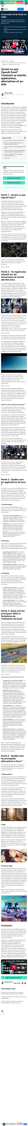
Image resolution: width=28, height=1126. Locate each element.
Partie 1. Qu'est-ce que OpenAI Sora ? (14, 140)
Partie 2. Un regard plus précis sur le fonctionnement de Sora (13, 143)
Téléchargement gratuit (15, 977)
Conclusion (7, 158)
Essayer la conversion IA (14, 178)
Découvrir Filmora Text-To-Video (14, 187)
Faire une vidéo (7, 866)
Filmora (23, 941)
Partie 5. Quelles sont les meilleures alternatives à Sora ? (13, 155)
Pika (4, 824)
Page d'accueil (4, 61)
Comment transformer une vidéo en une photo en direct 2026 (13, 997)
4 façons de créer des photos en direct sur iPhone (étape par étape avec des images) (12, 993)
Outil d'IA (11, 61)
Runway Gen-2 (7, 774)
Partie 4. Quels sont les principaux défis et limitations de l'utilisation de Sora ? (14, 151)
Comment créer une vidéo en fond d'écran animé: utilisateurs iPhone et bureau (12, 1002)
